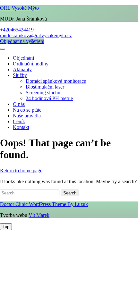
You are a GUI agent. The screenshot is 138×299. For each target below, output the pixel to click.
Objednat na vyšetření (22, 41)
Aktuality (22, 69)
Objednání (23, 58)
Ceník (19, 121)
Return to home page (21, 170)
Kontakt (21, 127)
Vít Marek (39, 215)
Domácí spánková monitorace (56, 81)
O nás (19, 104)
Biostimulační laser (45, 87)
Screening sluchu (43, 92)
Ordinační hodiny (30, 63)
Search (69, 193)
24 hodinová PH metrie (49, 98)
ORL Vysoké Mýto (19, 8)
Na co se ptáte (27, 110)
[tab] (2, 49)
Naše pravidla (27, 115)
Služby (20, 75)
